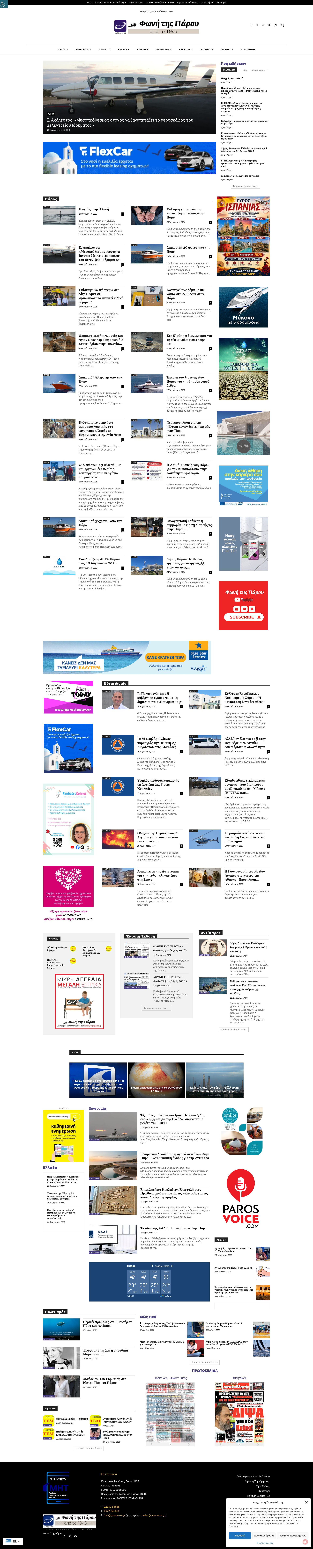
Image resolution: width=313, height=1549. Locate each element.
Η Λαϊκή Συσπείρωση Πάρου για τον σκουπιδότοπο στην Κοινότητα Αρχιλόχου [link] (188, 469)
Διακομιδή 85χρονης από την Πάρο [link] (100, 379)
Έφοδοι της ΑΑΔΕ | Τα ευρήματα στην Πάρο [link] (173, 1228)
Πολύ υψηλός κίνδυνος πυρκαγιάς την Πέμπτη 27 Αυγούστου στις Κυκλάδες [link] (156, 743)
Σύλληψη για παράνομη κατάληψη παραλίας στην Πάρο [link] (244, 122)
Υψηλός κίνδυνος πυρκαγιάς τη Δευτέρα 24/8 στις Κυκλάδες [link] (158, 784)
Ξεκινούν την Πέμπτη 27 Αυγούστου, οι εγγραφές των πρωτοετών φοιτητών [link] (62, 1196)
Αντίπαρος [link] (53, 119)
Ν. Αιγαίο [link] (106, 691)
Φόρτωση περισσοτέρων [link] (244, 186)
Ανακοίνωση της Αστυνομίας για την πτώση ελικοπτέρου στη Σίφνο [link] (158, 875)
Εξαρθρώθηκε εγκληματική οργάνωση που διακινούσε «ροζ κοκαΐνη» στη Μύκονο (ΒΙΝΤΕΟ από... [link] (245, 786)
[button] (306, 1502)
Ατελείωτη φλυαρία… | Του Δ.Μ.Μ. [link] (234, 1267)
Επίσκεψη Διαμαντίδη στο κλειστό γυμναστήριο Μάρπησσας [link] (224, 1325)
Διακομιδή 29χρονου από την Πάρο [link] (240, 175)
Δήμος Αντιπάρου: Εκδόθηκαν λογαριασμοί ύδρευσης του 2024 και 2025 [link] (116, 125)
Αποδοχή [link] (239, 1535)
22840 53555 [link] (111, 1506)
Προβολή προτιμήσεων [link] (292, 1535)
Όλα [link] (245, 70)
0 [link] (69, 130)
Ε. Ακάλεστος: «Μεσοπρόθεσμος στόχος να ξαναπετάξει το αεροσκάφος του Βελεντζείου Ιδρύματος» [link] (244, 136)
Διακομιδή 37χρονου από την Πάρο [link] (100, 523)
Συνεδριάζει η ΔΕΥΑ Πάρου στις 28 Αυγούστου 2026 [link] (99, 561)
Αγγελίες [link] (47, 1425)
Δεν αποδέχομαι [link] (264, 1535)
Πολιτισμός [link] (49, 1339)
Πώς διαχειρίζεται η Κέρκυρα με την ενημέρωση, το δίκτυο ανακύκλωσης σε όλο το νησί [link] (244, 91)
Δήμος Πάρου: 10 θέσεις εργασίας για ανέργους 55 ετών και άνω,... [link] (185, 563)
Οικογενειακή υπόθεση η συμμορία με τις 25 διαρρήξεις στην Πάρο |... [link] (189, 525)
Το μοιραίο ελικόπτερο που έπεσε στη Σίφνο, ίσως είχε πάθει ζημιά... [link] (244, 837)
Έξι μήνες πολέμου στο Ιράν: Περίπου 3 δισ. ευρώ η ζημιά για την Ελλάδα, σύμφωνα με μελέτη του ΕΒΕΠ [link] (172, 1119)
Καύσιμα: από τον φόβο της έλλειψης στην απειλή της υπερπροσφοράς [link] (214, 1089)
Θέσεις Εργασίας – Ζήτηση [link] (57, 949)
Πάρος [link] (46, 207)
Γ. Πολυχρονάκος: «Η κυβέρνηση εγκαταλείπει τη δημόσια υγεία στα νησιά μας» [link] (242, 163)
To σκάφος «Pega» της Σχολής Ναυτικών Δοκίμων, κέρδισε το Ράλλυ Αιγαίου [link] (162, 1325)
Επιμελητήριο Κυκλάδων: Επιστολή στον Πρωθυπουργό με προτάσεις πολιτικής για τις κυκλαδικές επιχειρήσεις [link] (174, 1193)
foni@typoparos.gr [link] (114, 1515)
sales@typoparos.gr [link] (153, 1515)
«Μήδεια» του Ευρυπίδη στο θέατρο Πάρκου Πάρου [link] (104, 1381)
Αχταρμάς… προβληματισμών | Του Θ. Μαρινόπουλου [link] (233, 1250)
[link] (4, 4)
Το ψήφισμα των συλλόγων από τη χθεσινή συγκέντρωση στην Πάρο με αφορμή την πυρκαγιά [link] (234, 1290)
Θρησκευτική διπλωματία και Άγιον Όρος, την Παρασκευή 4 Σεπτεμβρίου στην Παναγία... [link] (101, 340)
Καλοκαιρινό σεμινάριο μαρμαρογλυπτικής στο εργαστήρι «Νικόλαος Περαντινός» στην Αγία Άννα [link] (100, 429)
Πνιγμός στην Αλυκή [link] (232, 78)
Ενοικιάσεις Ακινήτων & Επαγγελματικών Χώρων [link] (91, 951)
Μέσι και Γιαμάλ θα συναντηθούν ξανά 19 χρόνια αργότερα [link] (162, 1343)
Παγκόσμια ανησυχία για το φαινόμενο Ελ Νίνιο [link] (156, 1089)
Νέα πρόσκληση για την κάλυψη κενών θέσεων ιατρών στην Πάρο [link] (188, 427)
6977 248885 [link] (111, 1511)
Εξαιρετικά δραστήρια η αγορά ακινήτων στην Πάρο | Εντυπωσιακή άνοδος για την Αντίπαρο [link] (174, 1156)
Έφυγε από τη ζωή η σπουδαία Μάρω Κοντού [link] (105, 1352)
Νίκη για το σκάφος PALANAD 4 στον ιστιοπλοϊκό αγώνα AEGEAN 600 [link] (227, 1343)
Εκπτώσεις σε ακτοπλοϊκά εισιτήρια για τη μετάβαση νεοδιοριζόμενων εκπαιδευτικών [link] (61, 1214)
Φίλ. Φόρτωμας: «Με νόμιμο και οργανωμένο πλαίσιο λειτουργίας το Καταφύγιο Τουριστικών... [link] (100, 471)
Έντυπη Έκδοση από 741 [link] (135, 957)
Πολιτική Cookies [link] (265, 1543)
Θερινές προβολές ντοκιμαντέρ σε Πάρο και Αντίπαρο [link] (107, 1324)
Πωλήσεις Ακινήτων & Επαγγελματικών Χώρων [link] (56, 964)
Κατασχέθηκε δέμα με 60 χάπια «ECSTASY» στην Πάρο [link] (185, 294)
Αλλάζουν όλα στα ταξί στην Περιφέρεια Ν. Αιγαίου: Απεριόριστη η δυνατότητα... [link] (246, 743)
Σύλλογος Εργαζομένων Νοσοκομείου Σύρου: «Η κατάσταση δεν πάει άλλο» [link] (244, 698)
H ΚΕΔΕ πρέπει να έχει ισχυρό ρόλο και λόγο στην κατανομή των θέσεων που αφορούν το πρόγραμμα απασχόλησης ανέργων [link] (242, 107)
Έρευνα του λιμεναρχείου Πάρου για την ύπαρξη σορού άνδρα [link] (188, 381)
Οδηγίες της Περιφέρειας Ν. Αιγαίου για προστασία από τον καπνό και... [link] (158, 837)
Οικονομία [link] (94, 1140)
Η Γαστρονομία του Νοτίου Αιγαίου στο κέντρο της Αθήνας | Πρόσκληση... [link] (245, 875)
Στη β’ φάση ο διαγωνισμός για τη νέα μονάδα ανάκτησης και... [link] (189, 340)
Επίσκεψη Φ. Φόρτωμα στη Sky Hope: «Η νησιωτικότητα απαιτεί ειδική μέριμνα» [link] (101, 296)
